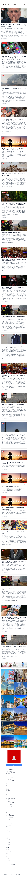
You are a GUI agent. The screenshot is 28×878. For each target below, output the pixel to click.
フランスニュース (9, 779)
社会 (6, 785)
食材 (6, 818)
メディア (7, 848)
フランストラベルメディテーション (13, 780)
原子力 (7, 852)
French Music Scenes (10, 831)
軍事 (6, 796)
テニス (7, 865)
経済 (6, 787)
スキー (7, 863)
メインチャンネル (9, 777)
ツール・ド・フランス (10, 864)
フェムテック (8, 855)
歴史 (6, 794)
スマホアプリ (8, 768)
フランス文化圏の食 (10, 815)
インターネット (9, 845)
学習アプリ (8, 773)
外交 (6, 792)
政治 (6, 788)
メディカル (8, 844)
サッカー (7, 861)
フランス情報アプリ (10, 769)
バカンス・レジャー (10, 802)
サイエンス (8, 842)
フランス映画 (8, 836)
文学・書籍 (8, 839)
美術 (6, 838)
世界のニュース (9, 808)
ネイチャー (8, 856)
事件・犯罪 (8, 790)
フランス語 (8, 801)
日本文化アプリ (9, 771)
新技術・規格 (8, 851)
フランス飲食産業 (9, 817)
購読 (14, 765)
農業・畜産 (8, 819)
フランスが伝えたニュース (11, 804)
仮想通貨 (7, 849)
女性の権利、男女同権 (10, 798)
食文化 (7, 812)
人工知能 (7, 847)
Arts (6, 834)
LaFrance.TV (10, 776)
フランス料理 (8, 814)
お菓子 (7, 821)
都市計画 (7, 799)
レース (7, 868)
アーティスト (8, 830)
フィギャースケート (10, 866)
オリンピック (8, 860)
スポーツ (7, 858)
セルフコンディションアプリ (12, 772)
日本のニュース (9, 806)
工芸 (6, 837)
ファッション (8, 825)
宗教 (6, 797)
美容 (6, 826)
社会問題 (7, 789)
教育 (6, 793)
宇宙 (6, 853)
